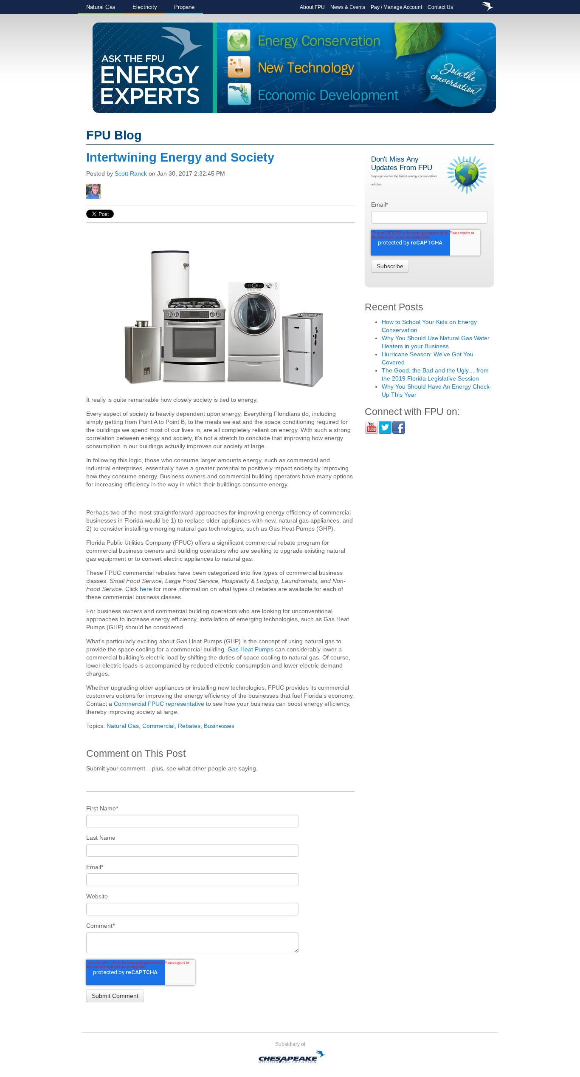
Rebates (189, 725)
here (146, 588)
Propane (184, 7)
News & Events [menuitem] (347, 7)
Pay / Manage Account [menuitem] (396, 7)
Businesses (219, 725)
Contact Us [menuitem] (440, 7)
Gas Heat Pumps (250, 649)
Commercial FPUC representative (159, 703)
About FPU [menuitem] (312, 7)
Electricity (144, 7)
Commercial (158, 725)
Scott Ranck (131, 173)
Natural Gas (100, 7)
